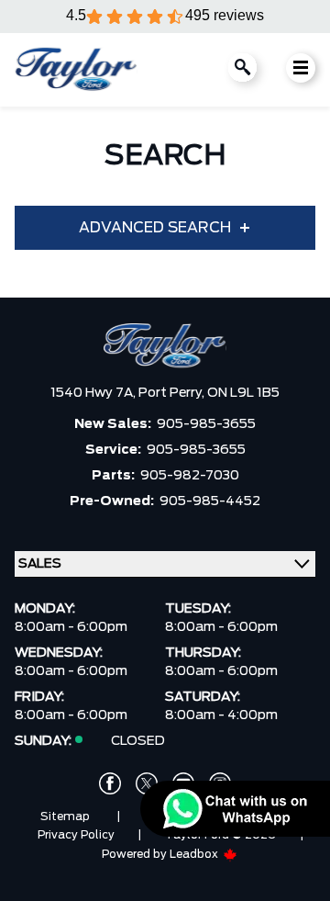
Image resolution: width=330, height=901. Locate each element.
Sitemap (65, 816)
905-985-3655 (206, 424)
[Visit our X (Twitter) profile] (147, 783)
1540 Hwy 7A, (94, 393)
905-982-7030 (189, 475)
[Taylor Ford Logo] (76, 70)
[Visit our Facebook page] (110, 783)
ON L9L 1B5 (243, 393)
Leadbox (195, 854)
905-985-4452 (210, 501)
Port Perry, (172, 393)
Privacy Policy (76, 834)
